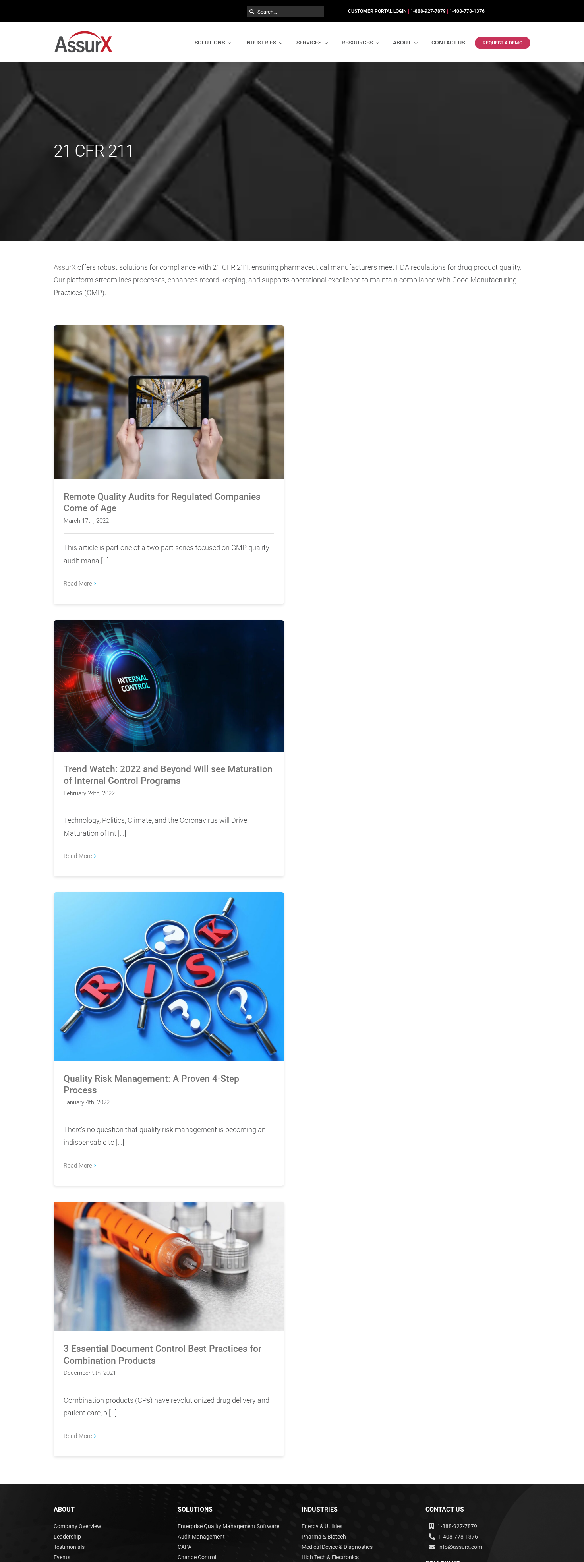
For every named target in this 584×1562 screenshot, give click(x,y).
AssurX (65, 267)
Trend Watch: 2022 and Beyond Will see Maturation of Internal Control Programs (169, 674)
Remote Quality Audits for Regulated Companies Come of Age (169, 395)
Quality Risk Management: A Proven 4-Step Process (169, 970)
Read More (78, 583)
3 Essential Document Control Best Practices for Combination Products (169, 1260)
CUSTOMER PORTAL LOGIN (377, 11)
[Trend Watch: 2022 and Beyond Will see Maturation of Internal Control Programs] (169, 686)
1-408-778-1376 (467, 11)
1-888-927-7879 (428, 11)
